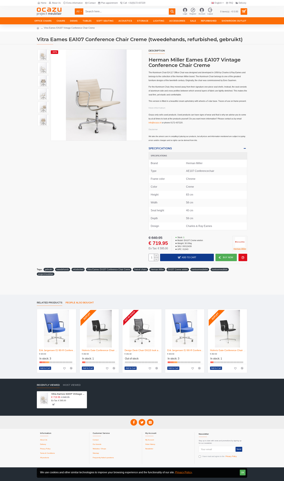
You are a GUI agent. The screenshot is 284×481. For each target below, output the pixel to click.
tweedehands (62, 269)
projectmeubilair (45, 274)
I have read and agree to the (219, 456)
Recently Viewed (48, 385)
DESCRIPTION (157, 50)
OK (242, 472)
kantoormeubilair (219, 269)
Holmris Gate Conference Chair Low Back (100, 350)
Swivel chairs (140, 269)
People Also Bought (80, 302)
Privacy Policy (183, 472)
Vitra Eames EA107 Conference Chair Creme (108, 269)
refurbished (78, 269)
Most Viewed (72, 385)
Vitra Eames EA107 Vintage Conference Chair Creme (68, 394)
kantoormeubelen (200, 269)
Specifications (160, 148)
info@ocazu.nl (155, 123)
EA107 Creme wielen (178, 269)
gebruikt (48, 269)
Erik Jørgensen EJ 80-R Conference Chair (57, 350)
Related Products (49, 302)
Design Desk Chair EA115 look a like (143, 350)
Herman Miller (157, 269)
